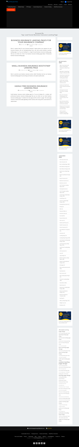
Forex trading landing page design (64, 370)
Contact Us (57, 436)
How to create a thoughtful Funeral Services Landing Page (64, 112)
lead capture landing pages (63, 390)
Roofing (61, 298)
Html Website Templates (65, 229)
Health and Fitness (63, 222)
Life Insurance (62, 250)
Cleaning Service (63, 188)
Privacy (25, 436)
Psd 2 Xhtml (62, 282)
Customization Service (25, 433)
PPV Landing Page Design (65, 275)
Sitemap (62, 436)
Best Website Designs (64, 168)
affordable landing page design (64, 330)
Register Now (69, 1)
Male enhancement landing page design (64, 396)
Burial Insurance (63, 178)
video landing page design (63, 417)
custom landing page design (64, 362)
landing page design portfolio (62, 383)
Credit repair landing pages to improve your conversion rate (64, 81)
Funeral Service (63, 218)
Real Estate (62, 285)
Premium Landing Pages (64, 279)
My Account (50, 4)
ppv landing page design (62, 411)
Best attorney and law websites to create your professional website (64, 102)
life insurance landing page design (64, 391)
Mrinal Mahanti (31, 44)
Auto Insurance (63, 161)
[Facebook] (34, 443)
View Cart (55, 4)
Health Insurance (63, 225)
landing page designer (62, 380)
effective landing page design (62, 368)
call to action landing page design (64, 350)
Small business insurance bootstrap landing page (31, 67)
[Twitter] (37, 443)
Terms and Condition (18, 436)
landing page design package (63, 381)
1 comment (40, 70)
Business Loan (62, 183)
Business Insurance (63, 180)
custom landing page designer (63, 365)
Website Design (21, 6)
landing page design (64, 375)
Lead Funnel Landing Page (65, 247)
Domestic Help (63, 213)
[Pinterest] (44, 443)
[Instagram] (39, 443)
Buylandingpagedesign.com (39, 437)
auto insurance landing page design (64, 338)
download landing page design (65, 367)
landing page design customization (63, 378)
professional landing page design (64, 413)
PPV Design (28, 6)
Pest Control (62, 273)
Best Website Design (64, 166)
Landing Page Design (12, 6)
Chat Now (50, 428)
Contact (65, 4)
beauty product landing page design (64, 341)
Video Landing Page (63, 300)
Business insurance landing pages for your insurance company (31, 41)
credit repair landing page (62, 357)
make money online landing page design (64, 394)
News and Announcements (65, 267)
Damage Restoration (64, 204)
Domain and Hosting (43, 433)
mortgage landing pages (62, 406)
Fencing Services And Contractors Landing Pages (64, 91)
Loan (61, 253)
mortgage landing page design (63, 404)
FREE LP (44, 436)
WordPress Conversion (58, 6)
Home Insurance (63, 227)
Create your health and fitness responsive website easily (65, 86)
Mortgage (62, 265)
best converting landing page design (64, 343)
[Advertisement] (39, 20)
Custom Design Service (37, 6)
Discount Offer (62, 211)
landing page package (62, 386)
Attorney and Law (63, 159)
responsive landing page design (64, 416)
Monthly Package (11, 9)
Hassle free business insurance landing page (31, 87)
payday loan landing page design (64, 408)
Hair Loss (61, 220)
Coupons (60, 4)
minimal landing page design (64, 398)
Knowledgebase (51, 436)
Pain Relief (62, 271)
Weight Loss (62, 302)
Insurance (62, 233)
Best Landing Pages (63, 164)
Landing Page (62, 235)
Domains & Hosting (47, 6)
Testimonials (30, 436)
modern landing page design (64, 402)
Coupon (39, 436)
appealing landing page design (63, 335)
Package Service (34, 433)
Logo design (62, 255)
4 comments (40, 44)
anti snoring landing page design (64, 333)
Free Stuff (61, 215)
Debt (61, 208)
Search (70, 4)
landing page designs (61, 385)
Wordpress (62, 305)
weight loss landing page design (64, 420)
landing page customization (63, 373)
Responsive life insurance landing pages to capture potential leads (65, 107)
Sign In (63, 1)
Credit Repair (62, 198)
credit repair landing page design (64, 359)
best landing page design (64, 348)
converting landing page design (64, 355)
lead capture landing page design (64, 388)
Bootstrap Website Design (65, 174)
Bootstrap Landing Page (64, 171)
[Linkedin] (42, 443)
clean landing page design (63, 353)
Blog (35, 436)
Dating (61, 206)
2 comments (41, 90)
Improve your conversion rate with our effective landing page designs (64, 76)
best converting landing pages (62, 345)
